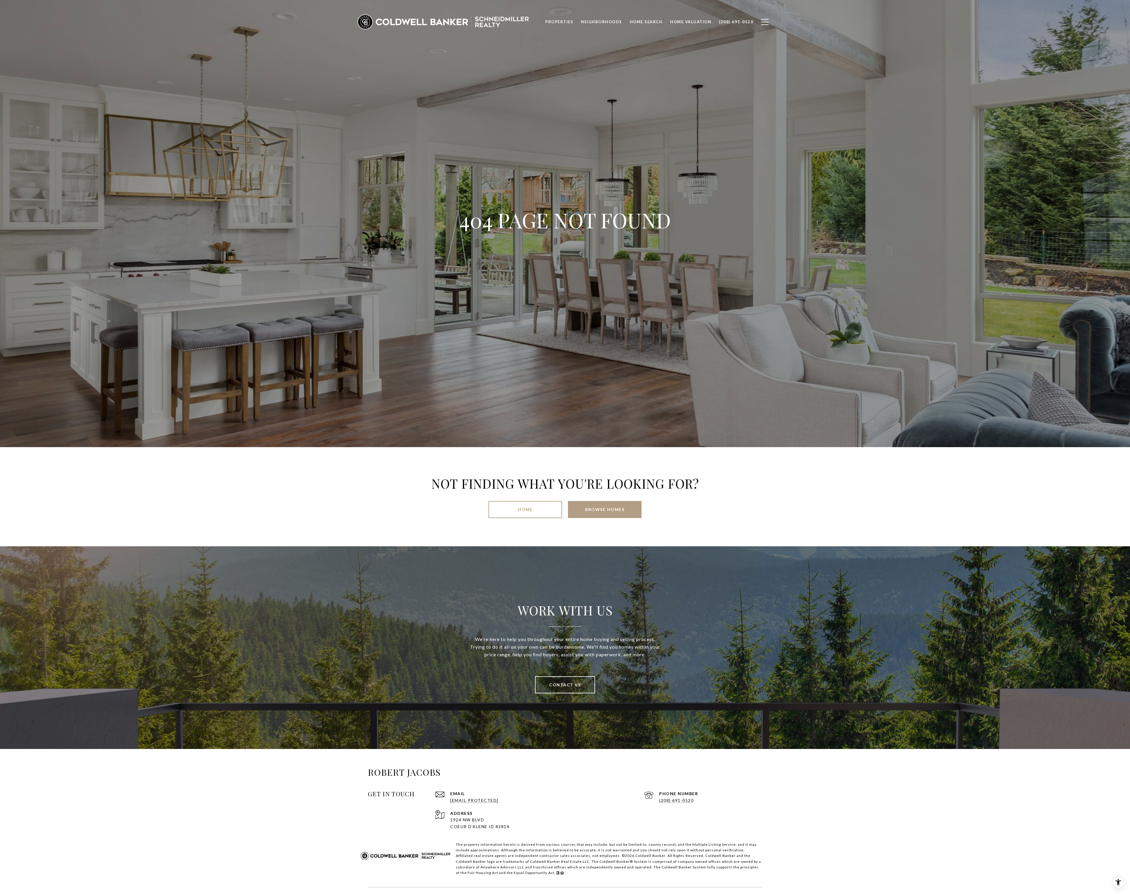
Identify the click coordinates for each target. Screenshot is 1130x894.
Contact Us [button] (565, 684)
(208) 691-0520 (676, 800)
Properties (559, 21)
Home (525, 509)
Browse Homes (604, 509)
